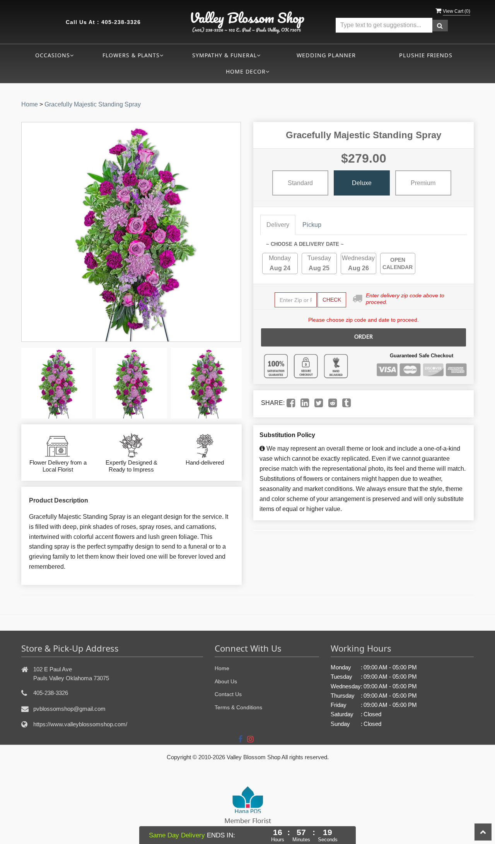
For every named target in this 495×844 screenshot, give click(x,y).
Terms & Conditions (238, 707)
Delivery (277, 224)
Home (29, 104)
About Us (226, 681)
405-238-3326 (121, 22)
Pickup (311, 224)
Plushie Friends (425, 55)
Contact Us (228, 694)
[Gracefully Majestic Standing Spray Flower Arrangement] (56, 383)
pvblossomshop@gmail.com (69, 708)
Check (332, 300)
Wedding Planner (326, 55)
